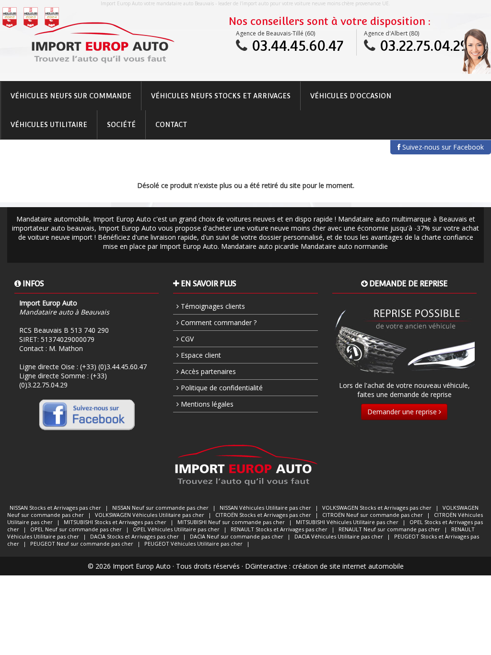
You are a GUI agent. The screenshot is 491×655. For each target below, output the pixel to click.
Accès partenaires (207, 371)
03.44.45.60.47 (297, 45)
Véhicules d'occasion (350, 96)
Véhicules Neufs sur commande (71, 96)
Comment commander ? (218, 322)
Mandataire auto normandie (344, 246)
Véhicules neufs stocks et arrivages (221, 96)
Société (121, 125)
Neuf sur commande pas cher (160, 507)
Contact (171, 125)
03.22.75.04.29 (424, 45)
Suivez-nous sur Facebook (442, 147)
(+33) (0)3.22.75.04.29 (63, 380)
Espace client (200, 355)
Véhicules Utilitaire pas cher (265, 507)
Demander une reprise (403, 411)
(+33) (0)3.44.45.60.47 (113, 366)
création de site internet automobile (348, 566)
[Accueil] (102, 43)
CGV (186, 338)
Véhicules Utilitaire (49, 125)
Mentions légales (206, 404)
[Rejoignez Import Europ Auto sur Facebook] (86, 414)
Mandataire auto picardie (260, 246)
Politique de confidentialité (221, 387)
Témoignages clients (212, 306)
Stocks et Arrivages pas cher (55, 507)
